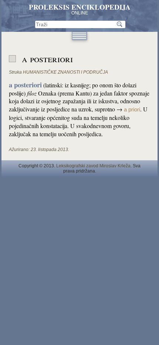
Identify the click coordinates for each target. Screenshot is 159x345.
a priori (132, 110)
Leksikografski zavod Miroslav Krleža (93, 165)
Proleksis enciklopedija (80, 7)
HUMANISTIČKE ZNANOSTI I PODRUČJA (65, 72)
